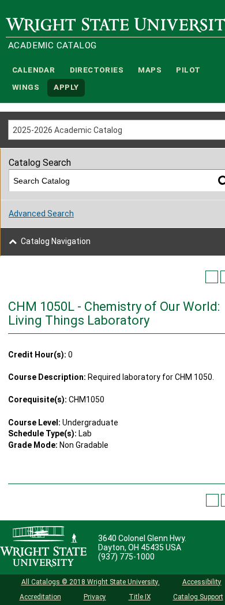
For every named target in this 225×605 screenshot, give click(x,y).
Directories (96, 70)
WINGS (25, 87)
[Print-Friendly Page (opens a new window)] (211, 277)
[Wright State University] (43, 547)
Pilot (188, 70)
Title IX (140, 597)
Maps (150, 70)
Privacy (95, 597)
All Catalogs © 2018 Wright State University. (90, 582)
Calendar (33, 70)
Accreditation (40, 597)
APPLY (66, 87)
